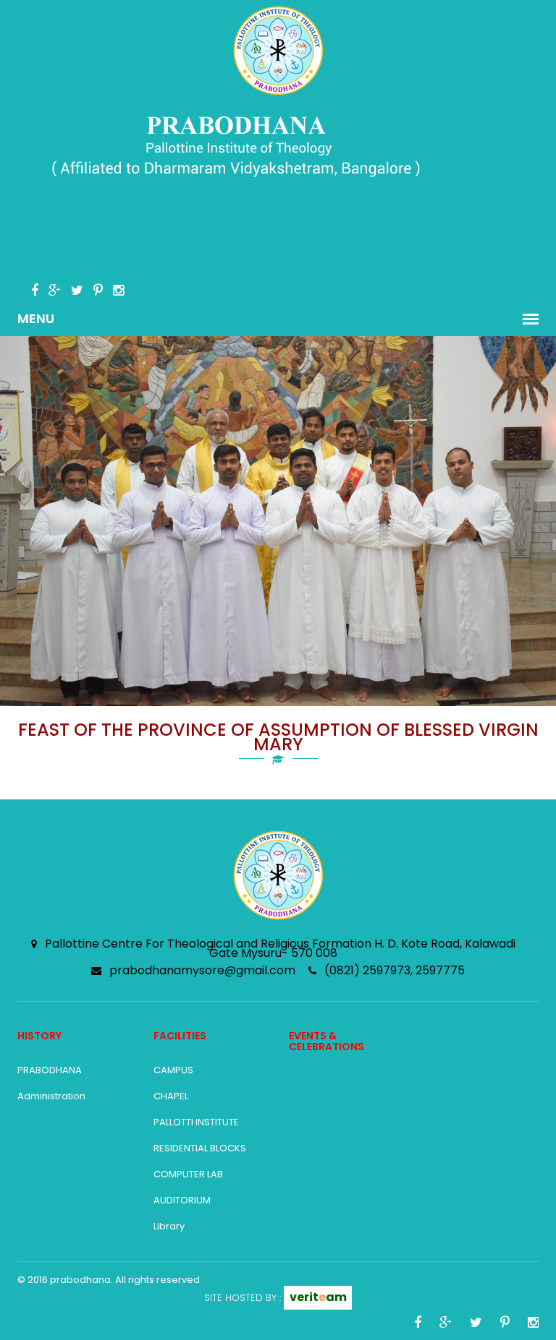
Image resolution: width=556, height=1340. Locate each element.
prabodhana (80, 1280)
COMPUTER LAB (188, 1174)
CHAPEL (170, 1096)
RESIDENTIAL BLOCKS (199, 1148)
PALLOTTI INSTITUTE (196, 1122)
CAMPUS (173, 1070)
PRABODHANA (49, 1070)
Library (169, 1226)
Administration (51, 1096)
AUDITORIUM (182, 1200)
